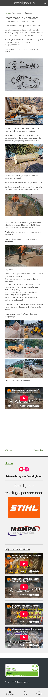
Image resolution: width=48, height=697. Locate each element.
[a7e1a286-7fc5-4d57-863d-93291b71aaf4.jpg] (34, 368)
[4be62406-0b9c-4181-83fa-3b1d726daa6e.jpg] (14, 329)
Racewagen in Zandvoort (22, 13)
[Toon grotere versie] (24, 158)
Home (7, 13)
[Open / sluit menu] (45, 3)
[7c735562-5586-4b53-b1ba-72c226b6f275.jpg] (14, 349)
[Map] (24, 428)
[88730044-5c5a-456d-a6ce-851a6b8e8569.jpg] (14, 368)
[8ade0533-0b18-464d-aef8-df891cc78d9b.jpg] (34, 349)
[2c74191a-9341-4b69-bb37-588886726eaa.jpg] (34, 329)
